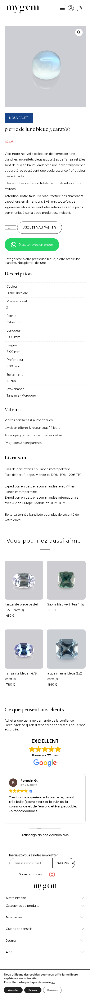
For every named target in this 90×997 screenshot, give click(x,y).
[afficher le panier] (79, 8)
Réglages (52, 990)
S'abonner (64, 863)
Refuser (32, 990)
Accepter (13, 990)
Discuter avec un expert (35, 245)
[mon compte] (71, 8)
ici (53, 982)
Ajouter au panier (39, 228)
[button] (79, 32)
